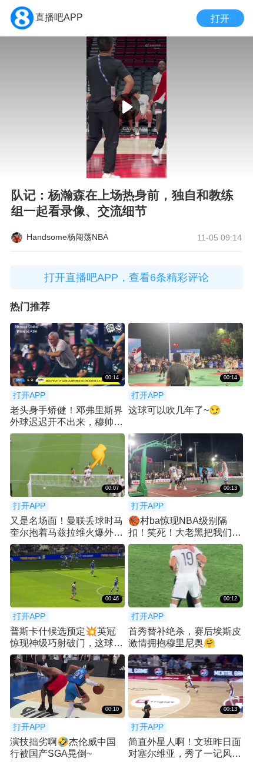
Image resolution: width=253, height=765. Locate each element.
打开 (220, 18)
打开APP (29, 395)
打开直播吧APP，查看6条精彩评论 (126, 277)
